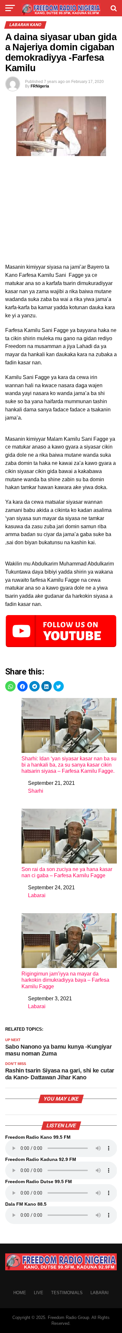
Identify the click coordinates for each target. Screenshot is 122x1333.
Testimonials (67, 1292)
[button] (10, 686)
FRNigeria (40, 86)
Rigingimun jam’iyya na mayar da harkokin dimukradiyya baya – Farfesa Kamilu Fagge (65, 980)
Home (19, 1292)
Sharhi (35, 791)
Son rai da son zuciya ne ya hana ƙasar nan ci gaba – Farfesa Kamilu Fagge (66, 872)
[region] (61, 212)
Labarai (37, 895)
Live (38, 1292)
